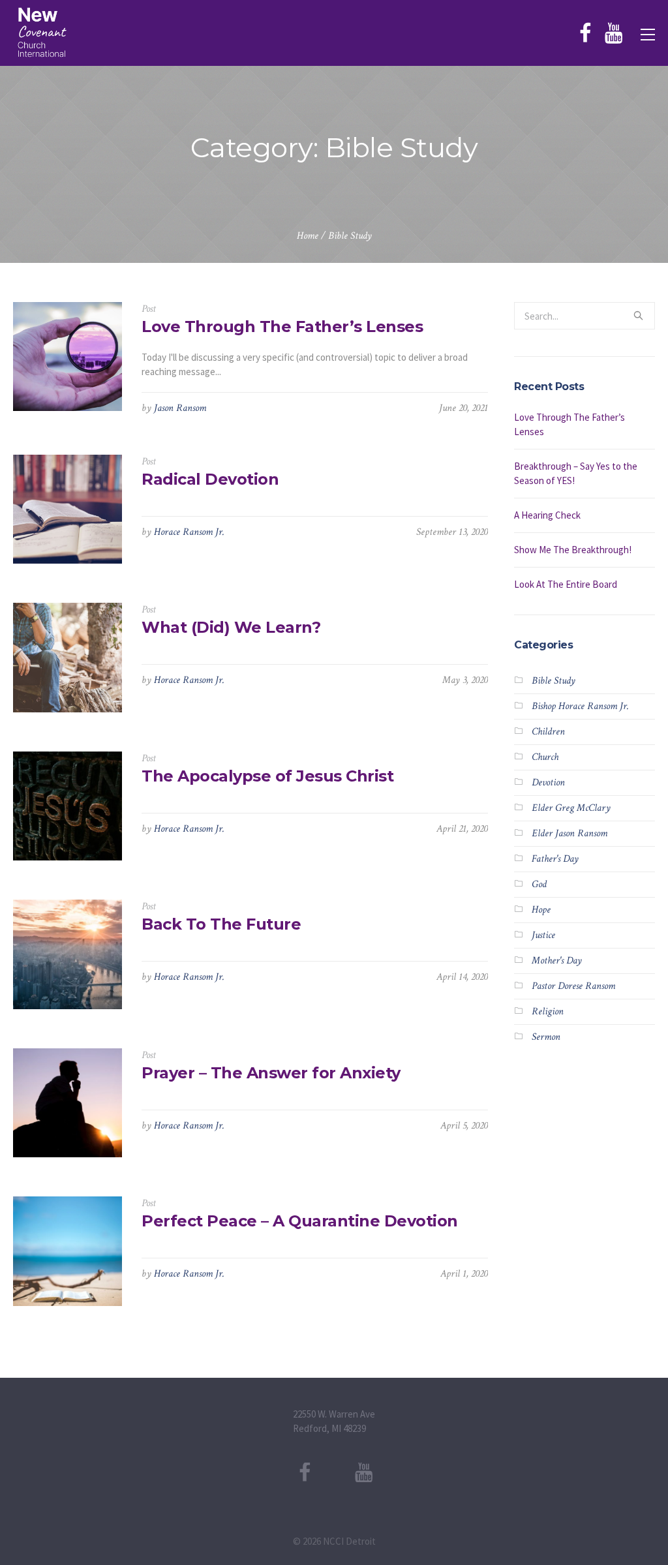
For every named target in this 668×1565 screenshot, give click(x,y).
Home (307, 236)
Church (545, 757)
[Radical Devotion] (67, 509)
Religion (548, 1011)
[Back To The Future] (67, 954)
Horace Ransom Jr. (189, 532)
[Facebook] (585, 33)
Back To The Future (221, 924)
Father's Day (555, 859)
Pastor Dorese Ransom (573, 986)
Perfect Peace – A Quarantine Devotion (300, 1220)
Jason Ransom (180, 408)
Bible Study (350, 236)
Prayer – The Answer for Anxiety (271, 1072)
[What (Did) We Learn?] (67, 657)
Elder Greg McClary (571, 808)
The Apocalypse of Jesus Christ (267, 776)
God (539, 884)
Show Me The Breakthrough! (572, 549)
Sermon (546, 1037)
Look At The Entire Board (565, 584)
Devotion (548, 782)
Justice (543, 935)
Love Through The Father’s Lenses (282, 326)
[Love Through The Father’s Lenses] (67, 356)
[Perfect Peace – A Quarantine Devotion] (67, 1250)
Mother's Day (557, 960)
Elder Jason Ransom (569, 833)
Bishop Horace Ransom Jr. (580, 706)
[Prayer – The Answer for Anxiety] (67, 1102)
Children (548, 731)
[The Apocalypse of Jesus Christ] (67, 806)
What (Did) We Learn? (231, 627)
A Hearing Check (547, 515)
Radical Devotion (210, 479)
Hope (541, 910)
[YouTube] (613, 33)
